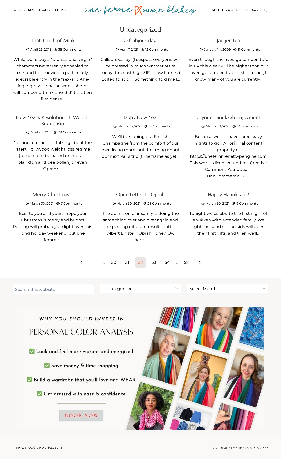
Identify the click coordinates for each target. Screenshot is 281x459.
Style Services (222, 10)
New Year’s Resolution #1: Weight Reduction (52, 120)
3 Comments (247, 126)
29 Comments (70, 132)
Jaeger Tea (228, 40)
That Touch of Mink (53, 40)
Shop (239, 10)
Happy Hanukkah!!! (228, 194)
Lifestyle (60, 10)
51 (127, 262)
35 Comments (70, 49)
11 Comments (249, 49)
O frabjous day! (140, 40)
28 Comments (159, 203)
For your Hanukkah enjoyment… (228, 117)
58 (186, 262)
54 (167, 262)
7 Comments (71, 203)
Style (32, 10)
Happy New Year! (140, 117)
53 (154, 262)
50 (113, 262)
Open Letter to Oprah (140, 194)
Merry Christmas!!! (52, 194)
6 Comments (159, 126)
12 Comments (156, 49)
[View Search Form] (265, 10)
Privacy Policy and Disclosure (38, 447)
